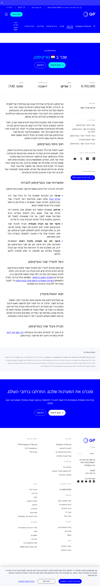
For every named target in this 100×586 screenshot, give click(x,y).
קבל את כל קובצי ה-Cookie (70, 581)
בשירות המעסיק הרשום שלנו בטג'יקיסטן (35, 280)
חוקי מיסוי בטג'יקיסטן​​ (85, 125)
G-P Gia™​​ (33, 452)
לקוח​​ (35, 497)
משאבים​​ (34, 535)
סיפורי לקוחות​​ (66, 546)
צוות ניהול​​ (67, 516)
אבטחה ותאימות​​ (65, 475)
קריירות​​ (34, 493)
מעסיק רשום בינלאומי (42, 277)
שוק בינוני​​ (67, 531)
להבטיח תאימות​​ (65, 448)
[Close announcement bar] (2, 3)
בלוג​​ (35, 531)
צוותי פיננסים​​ (66, 508)
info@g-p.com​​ (89, 465)
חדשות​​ (34, 505)
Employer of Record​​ (63, 444)
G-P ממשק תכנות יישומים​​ (61, 471)
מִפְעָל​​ (69, 535)
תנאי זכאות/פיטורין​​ (87, 139)
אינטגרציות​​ (67, 467)
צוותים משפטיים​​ (65, 505)
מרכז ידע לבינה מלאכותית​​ (27, 528)
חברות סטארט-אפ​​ (64, 527)
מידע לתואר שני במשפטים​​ (27, 516)
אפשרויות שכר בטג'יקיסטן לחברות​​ (83, 130)
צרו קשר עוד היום (15, 332)
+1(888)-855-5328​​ (87, 462)
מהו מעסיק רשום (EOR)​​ (28, 547)
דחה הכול (46, 581)
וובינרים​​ (34, 539)
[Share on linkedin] (94, 158)
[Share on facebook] (87, 158)
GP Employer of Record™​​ (27, 444)
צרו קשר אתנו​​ (90, 473)
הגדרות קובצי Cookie (26, 581)
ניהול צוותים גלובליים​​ (63, 452)
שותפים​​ (34, 509)
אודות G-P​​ (33, 489)
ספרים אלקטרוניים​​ (30, 543)
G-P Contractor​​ (31, 448)
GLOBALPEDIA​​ (65, 489)
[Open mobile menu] (6, 14)
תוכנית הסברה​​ (66, 550)
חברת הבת (54, 198)
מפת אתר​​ (33, 513)
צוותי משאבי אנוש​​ (64, 501)
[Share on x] (81, 158)
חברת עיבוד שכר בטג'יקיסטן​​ (82, 144)
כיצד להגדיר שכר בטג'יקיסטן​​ (82, 136)
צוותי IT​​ (68, 512)
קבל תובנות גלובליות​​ (63, 456)
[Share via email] (75, 158)
